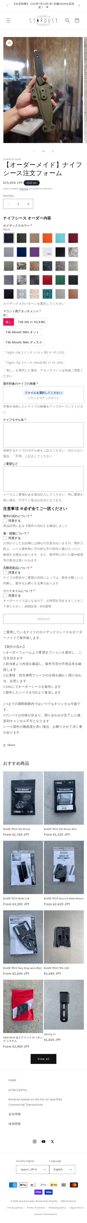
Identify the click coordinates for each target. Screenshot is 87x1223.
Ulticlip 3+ (50, 1034)
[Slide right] (52, 151)
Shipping (23, 188)
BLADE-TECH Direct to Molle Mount (63, 898)
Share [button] (11, 745)
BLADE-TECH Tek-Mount (16, 829)
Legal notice (76, 1207)
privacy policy (17, 1090)
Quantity (8, 195)
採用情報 (14, 1124)
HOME (12, 1080)
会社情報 (14, 1114)
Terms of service (36, 1207)
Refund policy (68, 1201)
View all (44, 1059)
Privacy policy (15, 1207)
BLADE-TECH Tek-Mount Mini (60, 829)
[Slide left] (34, 151)
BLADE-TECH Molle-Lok (16, 898)
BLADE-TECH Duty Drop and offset (22, 968)
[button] (8, 20)
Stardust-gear (27, 1201)
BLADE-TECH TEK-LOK (56, 968)
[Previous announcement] (7, 5)
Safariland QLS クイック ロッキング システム (23, 1039)
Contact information (45, 1214)
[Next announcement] (79, 5)
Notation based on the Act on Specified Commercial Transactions (35, 1101)
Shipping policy (57, 1207)
